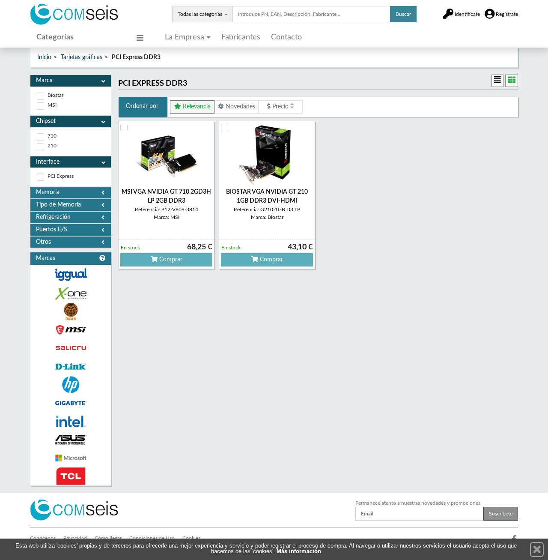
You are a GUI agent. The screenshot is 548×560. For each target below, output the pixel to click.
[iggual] (70, 274)
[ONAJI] (70, 311)
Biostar (55, 95)
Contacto (286, 37)
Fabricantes (240, 37)
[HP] (70, 385)
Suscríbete (500, 513)
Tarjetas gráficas (81, 57)
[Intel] (70, 421)
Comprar (170, 260)
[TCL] (70, 476)
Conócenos (43, 538)
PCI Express (61, 176)
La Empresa (184, 37)
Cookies (191, 538)
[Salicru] (70, 348)
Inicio (44, 57)
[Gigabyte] (70, 403)
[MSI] (70, 329)
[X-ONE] (70, 293)
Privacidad (75, 538)
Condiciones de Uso (152, 538)
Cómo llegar (108, 538)
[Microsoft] (70, 458)
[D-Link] (70, 366)
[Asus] (70, 440)
